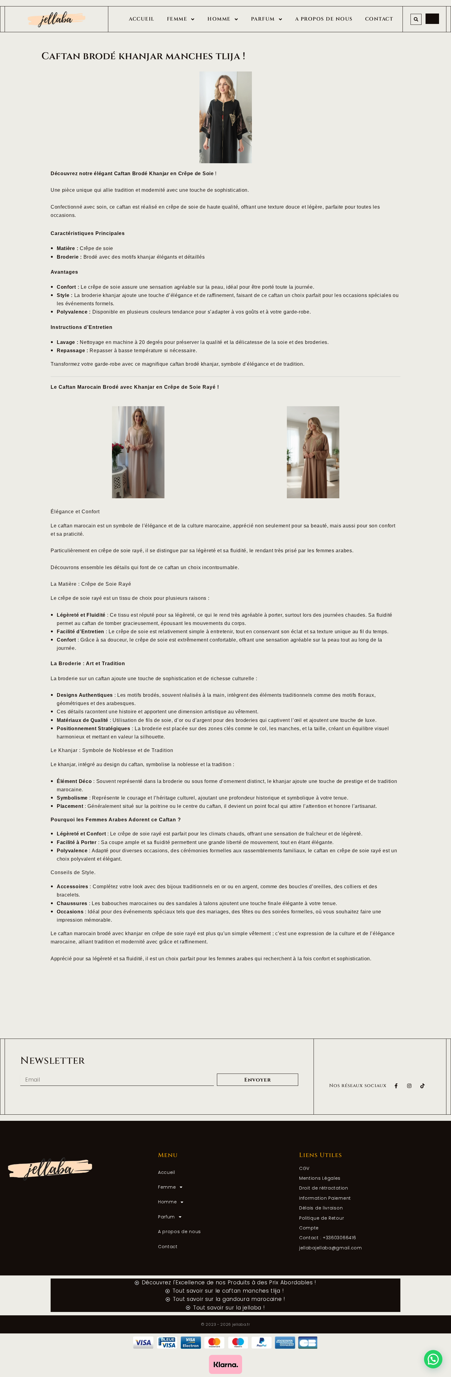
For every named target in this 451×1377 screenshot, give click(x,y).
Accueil (142, 19)
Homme (219, 19)
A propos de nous (324, 19)
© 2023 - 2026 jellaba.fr (225, 1324)
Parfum (263, 19)
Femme (177, 19)
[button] (416, 19)
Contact (379, 19)
